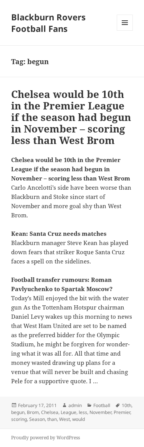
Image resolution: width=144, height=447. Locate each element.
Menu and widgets (125, 30)
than (52, 419)
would (78, 419)
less (83, 412)
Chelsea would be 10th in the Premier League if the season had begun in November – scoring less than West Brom (71, 117)
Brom (33, 412)
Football (101, 405)
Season (37, 419)
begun (18, 412)
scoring (19, 419)
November (100, 412)
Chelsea (49, 412)
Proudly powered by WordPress (45, 437)
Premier (122, 412)
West (64, 419)
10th (126, 405)
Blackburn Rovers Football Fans (48, 22)
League (68, 412)
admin (75, 405)
